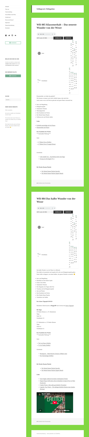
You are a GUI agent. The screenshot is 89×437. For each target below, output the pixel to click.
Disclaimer (7, 28)
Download (58, 38)
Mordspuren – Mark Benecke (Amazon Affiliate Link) (53, 353)
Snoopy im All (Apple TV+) (47, 159)
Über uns (7, 9)
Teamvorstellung (8, 11)
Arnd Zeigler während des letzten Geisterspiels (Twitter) (54, 378)
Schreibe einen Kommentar (44, 183)
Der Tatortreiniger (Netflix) (46, 355)
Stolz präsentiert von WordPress (53, 433)
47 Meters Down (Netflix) (44, 142)
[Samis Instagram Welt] (73, 53)
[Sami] (74, 53)
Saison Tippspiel (69, 305)
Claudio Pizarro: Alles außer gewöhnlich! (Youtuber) (53, 385)
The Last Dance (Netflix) (44, 343)
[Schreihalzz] (73, 81)
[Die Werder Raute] (76, 53)
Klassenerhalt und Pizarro (43, 127)
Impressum (7, 22)
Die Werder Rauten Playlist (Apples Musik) (52, 173)
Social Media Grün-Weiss (10, 14)
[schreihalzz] (71, 81)
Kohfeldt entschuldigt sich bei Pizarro (46, 125)
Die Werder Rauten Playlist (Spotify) (51, 171)
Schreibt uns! (8, 17)
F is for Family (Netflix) (44, 345)
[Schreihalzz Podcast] (69, 81)
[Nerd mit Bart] (71, 53)
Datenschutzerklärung (9, 25)
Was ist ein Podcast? (9, 20)
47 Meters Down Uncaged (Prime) (47, 144)
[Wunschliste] (76, 81)
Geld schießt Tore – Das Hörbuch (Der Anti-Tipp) (52, 156)
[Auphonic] (74, 81)
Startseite (7, 6)
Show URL (68, 38)
